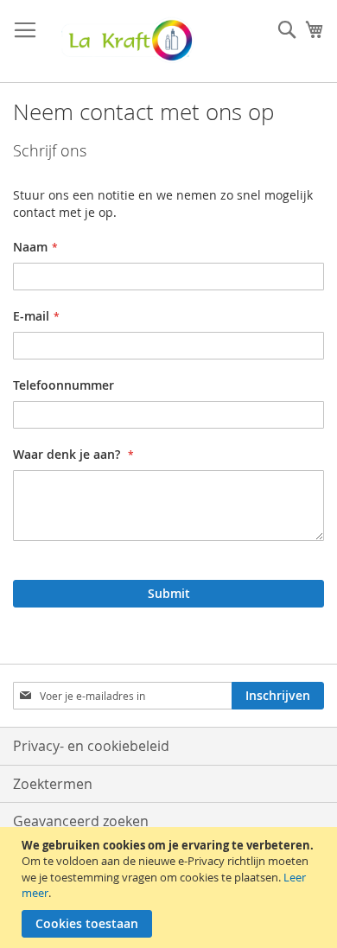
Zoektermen (52, 783)
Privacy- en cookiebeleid (91, 745)
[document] (171, 887)
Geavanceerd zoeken (81, 820)
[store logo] (125, 41)
